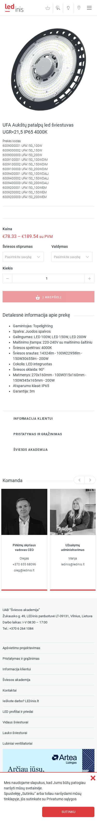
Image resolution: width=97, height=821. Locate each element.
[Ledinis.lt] (14, 8)
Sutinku (68, 812)
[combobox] (23, 256)
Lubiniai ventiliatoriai (17, 743)
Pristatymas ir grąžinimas (21, 658)
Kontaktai (79, 7)
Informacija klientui (17, 669)
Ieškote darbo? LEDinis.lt (21, 701)
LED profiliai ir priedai (18, 712)
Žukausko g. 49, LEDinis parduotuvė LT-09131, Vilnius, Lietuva (47, 616)
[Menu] (89, 8)
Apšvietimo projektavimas (21, 648)
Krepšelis (47, 8)
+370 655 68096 (24, 564)
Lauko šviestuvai (15, 733)
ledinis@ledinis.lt (73, 564)
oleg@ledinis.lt (24, 570)
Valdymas (59, 246)
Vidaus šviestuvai (15, 722)
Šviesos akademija (68, 9)
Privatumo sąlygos (62, 799)
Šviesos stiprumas (18, 246)
